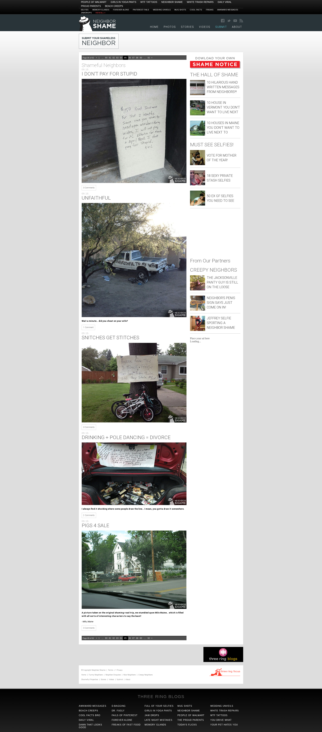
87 (133, 58)
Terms (110, 670)
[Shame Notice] (215, 67)
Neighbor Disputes (113, 675)
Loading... (195, 341)
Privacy (119, 670)
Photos (170, 26)
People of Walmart (93, 2)
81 (110, 58)
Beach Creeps (114, 6)
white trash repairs (224, 710)
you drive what (221, 720)
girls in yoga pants (158, 710)
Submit (120, 679)
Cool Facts (196, 10)
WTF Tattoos (148, 2)
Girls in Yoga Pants (123, 2)
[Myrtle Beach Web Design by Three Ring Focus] (225, 675)
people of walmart (190, 715)
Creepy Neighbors (145, 675)
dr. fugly (118, 710)
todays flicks (187, 724)
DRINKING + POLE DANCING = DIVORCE (126, 437)
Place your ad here (200, 338)
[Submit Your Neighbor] (99, 47)
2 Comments (89, 515)
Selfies (85, 10)
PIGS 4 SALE (95, 525)
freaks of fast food (126, 724)
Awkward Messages (227, 10)
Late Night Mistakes (158, 720)
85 (125, 58)
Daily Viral (225, 2)
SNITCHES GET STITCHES (110, 337)
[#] (97, 30)
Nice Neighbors (129, 675)
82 (114, 58)
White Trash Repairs (200, 2)
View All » (100, 13)
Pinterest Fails (141, 10)
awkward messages (92, 706)
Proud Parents (91, 6)
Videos (204, 26)
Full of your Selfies (159, 706)
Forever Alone (121, 10)
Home (154, 26)
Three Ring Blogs (161, 696)
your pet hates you (224, 724)
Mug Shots (180, 10)
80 (106, 58)
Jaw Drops (152, 715)
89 (141, 58)
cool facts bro (89, 715)
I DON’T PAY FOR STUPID (109, 74)
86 (130, 58)
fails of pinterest (125, 715)
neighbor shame (188, 710)
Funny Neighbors (96, 675)
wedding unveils (221, 706)
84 (121, 58)
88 (137, 58)
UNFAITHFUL (96, 198)
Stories (187, 26)
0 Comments (89, 188)
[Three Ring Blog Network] (223, 661)
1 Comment (88, 327)
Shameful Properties (89, 679)
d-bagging (119, 706)
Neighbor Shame (172, 2)
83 (117, 58)
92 (149, 58)
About (237, 26)
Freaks (209, 10)
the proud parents (190, 720)
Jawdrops (86, 13)
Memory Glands (100, 10)
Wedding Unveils (162, 10)
